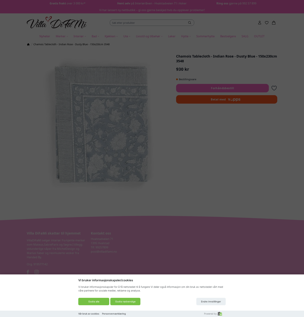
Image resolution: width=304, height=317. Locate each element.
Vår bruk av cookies (88, 313)
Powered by (210, 313)
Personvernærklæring (114, 313)
